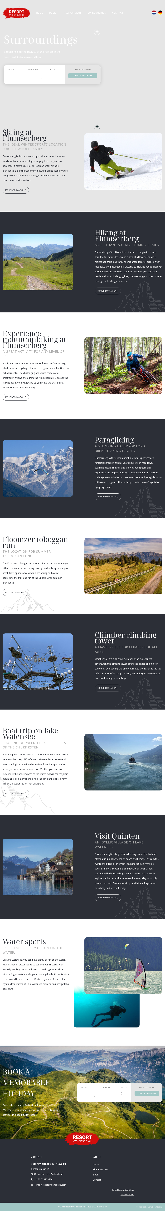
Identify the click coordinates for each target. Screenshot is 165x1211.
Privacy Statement (127, 1194)
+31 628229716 (44, 1179)
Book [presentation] (52, 12)
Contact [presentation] (117, 12)
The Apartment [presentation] (71, 12)
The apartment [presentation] (100, 1169)
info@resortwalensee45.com (51, 1184)
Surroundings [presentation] (97, 12)
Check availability (83, 75)
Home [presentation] (39, 12)
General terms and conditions (123, 1190)
